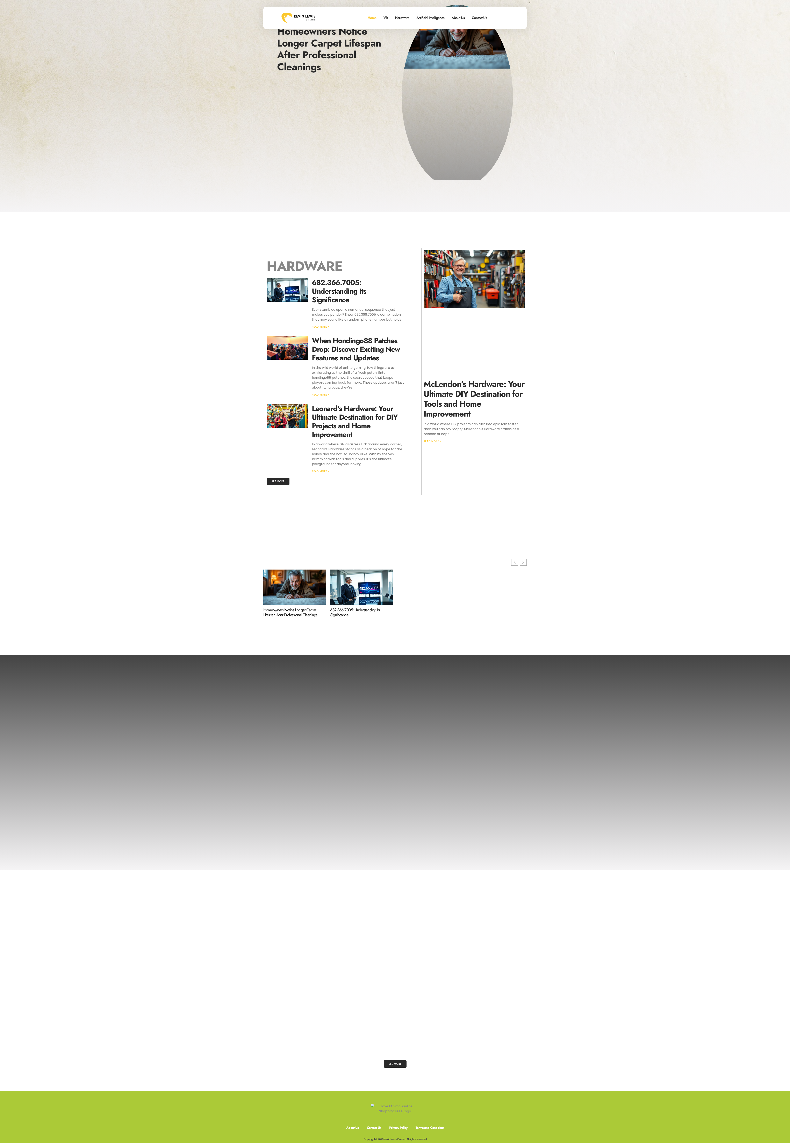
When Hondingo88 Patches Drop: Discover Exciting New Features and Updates (356, 349)
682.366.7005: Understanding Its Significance (339, 291)
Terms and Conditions (430, 1127)
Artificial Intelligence (430, 17)
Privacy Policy (398, 1127)
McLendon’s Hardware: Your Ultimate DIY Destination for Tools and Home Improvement (474, 399)
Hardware (402, 17)
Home (372, 17)
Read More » (321, 326)
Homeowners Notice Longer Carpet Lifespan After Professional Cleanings (329, 49)
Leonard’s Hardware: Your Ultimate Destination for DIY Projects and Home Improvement (354, 421)
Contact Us (479, 17)
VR (385, 17)
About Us (458, 17)
